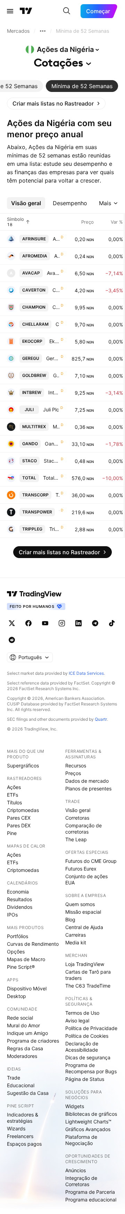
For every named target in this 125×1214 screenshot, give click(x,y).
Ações (14, 787)
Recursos (75, 765)
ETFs (12, 795)
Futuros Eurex (81, 869)
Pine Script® (21, 967)
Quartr (101, 719)
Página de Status (84, 1079)
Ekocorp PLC (54, 341)
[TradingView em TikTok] (112, 623)
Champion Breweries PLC (55, 307)
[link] (56, 103)
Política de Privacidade (91, 1028)
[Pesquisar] (67, 11)
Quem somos (80, 904)
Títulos (14, 802)
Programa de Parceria (90, 1192)
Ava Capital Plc (53, 273)
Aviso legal (77, 1020)
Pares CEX (19, 818)
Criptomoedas (23, 810)
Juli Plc (51, 409)
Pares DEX (19, 825)
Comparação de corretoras (83, 828)
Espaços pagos (24, 1144)
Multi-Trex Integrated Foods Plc (56, 427)
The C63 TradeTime (87, 986)
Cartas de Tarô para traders (88, 975)
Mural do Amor (23, 1025)
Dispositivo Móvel (27, 988)
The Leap (76, 839)
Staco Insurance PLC (51, 461)
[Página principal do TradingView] (26, 11)
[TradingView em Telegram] (95, 623)
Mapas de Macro (26, 959)
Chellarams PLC (57, 324)
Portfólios (17, 936)
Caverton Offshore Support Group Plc (55, 290)
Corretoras (77, 818)
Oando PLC (52, 444)
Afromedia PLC (56, 256)
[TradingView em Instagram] (62, 623)
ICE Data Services (86, 673)
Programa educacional (90, 1200)
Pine (12, 833)
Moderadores (22, 1056)
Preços (73, 773)
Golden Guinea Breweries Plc (56, 375)
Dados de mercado (87, 781)
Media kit (75, 942)
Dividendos (19, 907)
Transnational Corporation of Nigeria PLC (57, 495)
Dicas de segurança (87, 1057)
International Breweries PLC (53, 392)
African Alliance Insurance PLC (56, 239)
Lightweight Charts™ (88, 1121)
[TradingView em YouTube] (45, 623)
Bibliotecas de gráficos (91, 1114)
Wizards (16, 1128)
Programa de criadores (33, 1041)
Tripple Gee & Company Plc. (54, 529)
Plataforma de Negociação (81, 1140)
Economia (18, 892)
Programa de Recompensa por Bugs (91, 1068)
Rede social (20, 1018)
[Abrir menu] (10, 11)
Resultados (19, 899)
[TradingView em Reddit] (12, 640)
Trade (13, 1078)
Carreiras (75, 935)
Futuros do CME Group (91, 861)
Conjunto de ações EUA (86, 879)
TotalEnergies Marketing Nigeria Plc (51, 478)
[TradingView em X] (12, 623)
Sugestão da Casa (28, 1093)
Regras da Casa (25, 1048)
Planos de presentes (88, 788)
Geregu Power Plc (52, 358)
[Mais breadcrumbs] (43, 31)
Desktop (16, 996)
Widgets (74, 1106)
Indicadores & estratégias (22, 1118)
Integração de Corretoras (81, 1181)
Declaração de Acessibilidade (81, 1047)
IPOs (12, 915)
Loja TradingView (84, 964)
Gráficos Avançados (87, 1129)
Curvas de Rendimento (33, 944)
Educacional (20, 1085)
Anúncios (75, 1170)
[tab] (82, 86)
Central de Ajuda (84, 927)
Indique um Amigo (27, 1033)
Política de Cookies (86, 1036)
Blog (70, 919)
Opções (16, 951)
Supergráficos (23, 765)
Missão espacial (83, 912)
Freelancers (20, 1136)
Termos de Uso (82, 1013)
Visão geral (77, 810)
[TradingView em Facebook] (28, 623)
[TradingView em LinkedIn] (78, 623)
